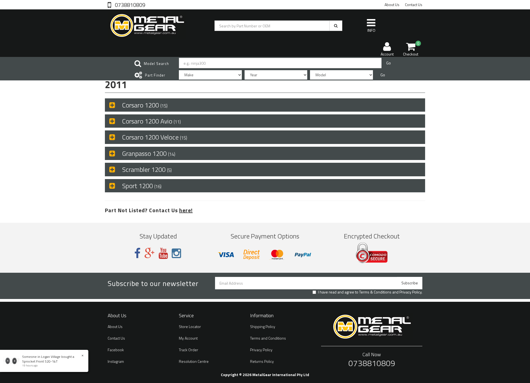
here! (186, 210)
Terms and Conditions (268, 338)
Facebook (116, 350)
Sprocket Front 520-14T (40, 361)
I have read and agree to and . (370, 292)
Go (388, 63)
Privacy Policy (410, 292)
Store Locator (190, 326)
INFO (371, 30)
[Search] (335, 25)
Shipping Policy (262, 326)
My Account (188, 338)
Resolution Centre (194, 361)
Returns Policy (262, 361)
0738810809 (129, 4)
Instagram (116, 361)
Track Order (188, 350)
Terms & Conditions (375, 292)
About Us (392, 4)
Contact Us (413, 4)
